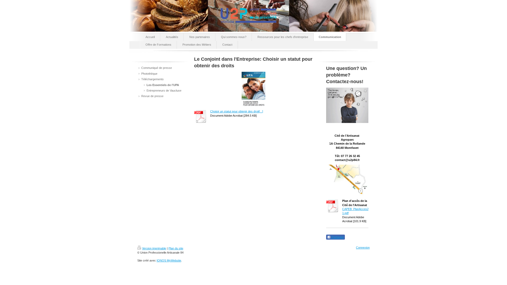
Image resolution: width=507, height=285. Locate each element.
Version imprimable (154, 248)
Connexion (363, 247)
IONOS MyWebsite (169, 260)
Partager (337, 237)
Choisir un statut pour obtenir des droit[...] (236, 111)
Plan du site (175, 248)
